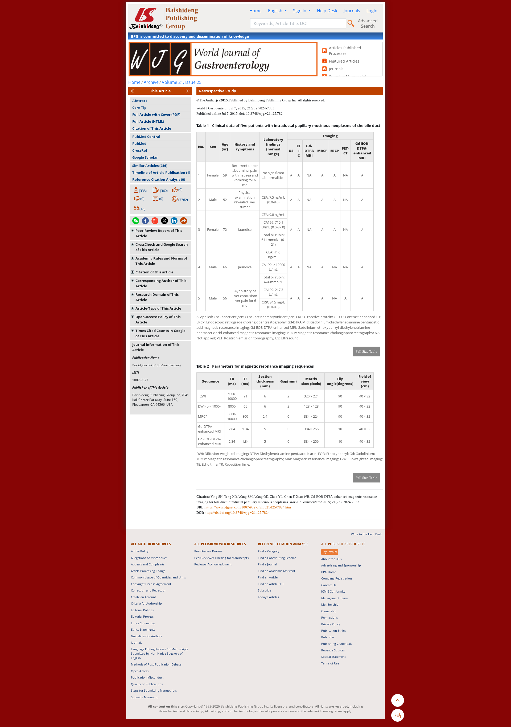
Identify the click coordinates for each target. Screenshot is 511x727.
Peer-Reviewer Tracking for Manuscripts (221, 558)
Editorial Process (142, 616)
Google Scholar (145, 157)
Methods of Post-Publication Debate (156, 664)
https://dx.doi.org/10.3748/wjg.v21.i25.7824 (237, 513)
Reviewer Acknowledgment (213, 564)
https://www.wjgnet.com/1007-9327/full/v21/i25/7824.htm (248, 507)
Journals (352, 11)
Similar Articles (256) (149, 165)
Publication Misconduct (147, 677)
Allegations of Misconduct (149, 558)
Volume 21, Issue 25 (181, 82)
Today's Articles (268, 597)
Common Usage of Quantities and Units (158, 577)
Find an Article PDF (271, 584)
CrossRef (139, 150)
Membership (330, 604)
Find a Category (268, 551)
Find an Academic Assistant (276, 571)
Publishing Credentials (336, 644)
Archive (151, 82)
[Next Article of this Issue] (188, 90)
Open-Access (140, 671)
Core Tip (139, 107)
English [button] (275, 11)
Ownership (328, 611)
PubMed (139, 143)
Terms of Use (330, 663)
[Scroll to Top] (397, 700)
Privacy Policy (330, 624)
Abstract (139, 100)
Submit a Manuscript (145, 697)
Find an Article (268, 577)
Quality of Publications (147, 684)
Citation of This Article (151, 128)
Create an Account (143, 597)
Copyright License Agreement (151, 584)
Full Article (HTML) (148, 121)
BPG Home (328, 572)
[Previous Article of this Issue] (132, 90)
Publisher (327, 637)
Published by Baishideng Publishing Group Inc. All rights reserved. (277, 100)
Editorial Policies (142, 610)
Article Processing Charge (148, 571)
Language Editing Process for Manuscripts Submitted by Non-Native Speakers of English (159, 653)
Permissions (329, 617)
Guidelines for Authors (146, 636)
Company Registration (336, 578)
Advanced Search (368, 23)
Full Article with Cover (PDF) (156, 114)
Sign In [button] (300, 11)
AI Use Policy (140, 551)
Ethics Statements (143, 629)
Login (371, 11)
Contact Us (328, 585)
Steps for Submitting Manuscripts (154, 690)
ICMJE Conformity (333, 591)
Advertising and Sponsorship (341, 565)
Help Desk (327, 11)
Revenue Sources (333, 650)
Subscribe (264, 590)
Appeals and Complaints (147, 564)
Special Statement (333, 657)
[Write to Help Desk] (397, 715)
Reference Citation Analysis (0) (158, 179)
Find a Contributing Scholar (277, 558)
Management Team (334, 598)
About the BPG (331, 559)
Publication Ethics (333, 630)
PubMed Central (146, 136)
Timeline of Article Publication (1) (161, 172)
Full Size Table (366, 352)
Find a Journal (267, 564)
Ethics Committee (143, 623)
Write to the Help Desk (366, 534)
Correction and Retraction (148, 590)
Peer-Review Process (208, 551)
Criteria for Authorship (146, 603)
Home (255, 11)
